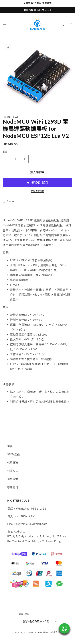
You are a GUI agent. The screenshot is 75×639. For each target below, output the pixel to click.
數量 (5, 151)
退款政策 (12, 478)
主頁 (10, 446)
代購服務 (12, 462)
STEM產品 (13, 454)
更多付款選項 (37, 191)
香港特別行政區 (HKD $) (36, 621)
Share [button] (10, 201)
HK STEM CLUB (32, 632)
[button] (5, 24)
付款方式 (12, 470)
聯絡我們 (12, 487)
